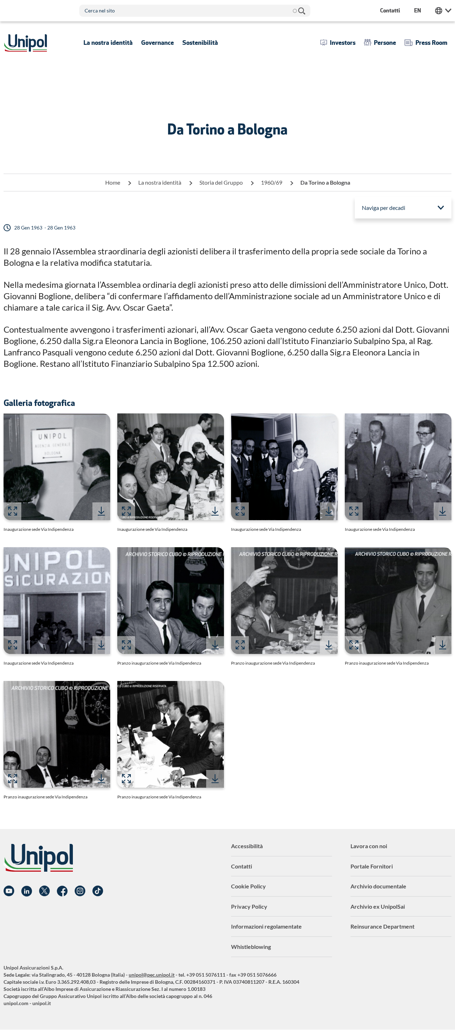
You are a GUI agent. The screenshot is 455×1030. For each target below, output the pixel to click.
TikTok (97, 891)
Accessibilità (247, 846)
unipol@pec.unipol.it (152, 975)
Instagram (80, 891)
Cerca (301, 11)
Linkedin (26, 891)
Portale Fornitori (371, 866)
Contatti (241, 866)
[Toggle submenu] (108, 42)
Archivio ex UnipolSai (377, 906)
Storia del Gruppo (221, 182)
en (417, 10)
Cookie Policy (248, 886)
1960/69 (271, 182)
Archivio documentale (378, 886)
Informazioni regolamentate (266, 926)
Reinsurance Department (382, 926)
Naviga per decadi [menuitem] (383, 207)
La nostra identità (159, 182)
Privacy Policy (249, 906)
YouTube (9, 891)
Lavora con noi (368, 846)
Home (112, 182)
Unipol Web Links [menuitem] (443, 10)
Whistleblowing (251, 946)
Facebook (62, 891)
